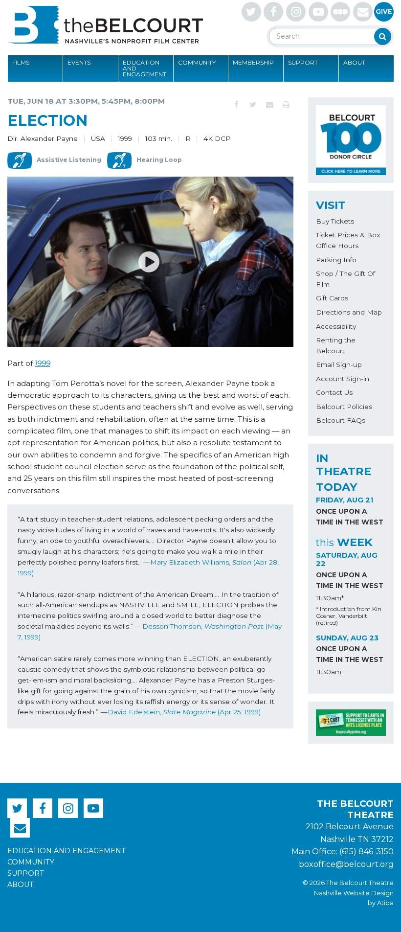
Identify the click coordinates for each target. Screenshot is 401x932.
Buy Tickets (335, 221)
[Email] (269, 104)
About (354, 62)
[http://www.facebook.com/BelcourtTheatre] (273, 12)
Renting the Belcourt (336, 345)
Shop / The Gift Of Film (345, 279)
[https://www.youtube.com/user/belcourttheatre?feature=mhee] (318, 12)
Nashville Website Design (354, 893)
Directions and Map (349, 312)
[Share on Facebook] (236, 104)
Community (197, 62)
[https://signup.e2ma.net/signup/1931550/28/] (363, 12)
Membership (253, 62)
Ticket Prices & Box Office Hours (348, 240)
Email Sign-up (339, 364)
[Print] (286, 104)
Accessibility (336, 326)
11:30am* (330, 598)
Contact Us (334, 392)
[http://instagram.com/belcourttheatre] (296, 12)
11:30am (328, 672)
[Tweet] (252, 104)
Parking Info (336, 260)
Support (303, 62)
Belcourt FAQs (340, 420)
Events (78, 62)
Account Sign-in (342, 379)
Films (20, 62)
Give (384, 11)
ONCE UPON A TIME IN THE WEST (349, 516)
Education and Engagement (144, 68)
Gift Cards (332, 298)
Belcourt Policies (344, 406)
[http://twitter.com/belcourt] (251, 12)
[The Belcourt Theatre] (105, 24)
